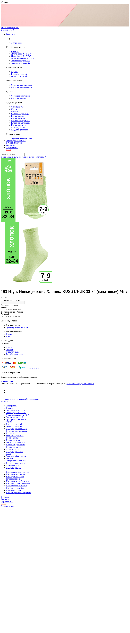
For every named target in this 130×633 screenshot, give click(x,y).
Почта (8, 336)
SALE (8, 454)
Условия (9, 349)
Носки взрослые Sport (15, 488)
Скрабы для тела (13, 449)
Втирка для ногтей (14, 424)
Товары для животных (16, 141)
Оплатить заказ (12, 352)
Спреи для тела (12, 465)
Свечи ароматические (15, 463)
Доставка (5, 497)
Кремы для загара (13, 447)
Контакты (10, 145)
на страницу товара (9, 399)
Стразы (9, 422)
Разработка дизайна (14, 354)
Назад (3, 157)
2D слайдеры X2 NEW (16, 413)
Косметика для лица (14, 435)
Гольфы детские (13, 479)
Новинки (10, 408)
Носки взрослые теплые (16, 486)
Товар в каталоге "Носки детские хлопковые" (26, 157)
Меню (6, 2)
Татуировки (11, 406)
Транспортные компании (17, 327)
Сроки (9, 347)
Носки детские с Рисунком (17, 481)
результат (35, 399)
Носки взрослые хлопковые (18, 483)
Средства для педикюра (16, 431)
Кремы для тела (13, 440)
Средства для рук (13, 468)
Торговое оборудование (16, 456)
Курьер (9, 334)
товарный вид (24, 399)
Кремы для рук (12, 438)
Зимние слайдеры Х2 (15, 417)
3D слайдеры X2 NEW (16, 410)
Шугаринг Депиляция (15, 445)
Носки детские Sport (15, 476)
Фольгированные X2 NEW (17, 415)
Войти (4, 30)
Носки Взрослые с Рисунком (18, 492)
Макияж (9, 458)
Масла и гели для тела (15, 442)
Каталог (4, 401)
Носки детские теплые (16, 474)
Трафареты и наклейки (16, 419)
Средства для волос (14, 451)
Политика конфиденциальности (80, 383)
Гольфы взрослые (13, 490)
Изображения (7, 381)
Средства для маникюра (16, 429)
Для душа (10, 433)
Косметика (10, 34)
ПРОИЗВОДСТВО (14, 143)
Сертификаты (12, 147)
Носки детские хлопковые (17, 472)
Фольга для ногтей (14, 426)
